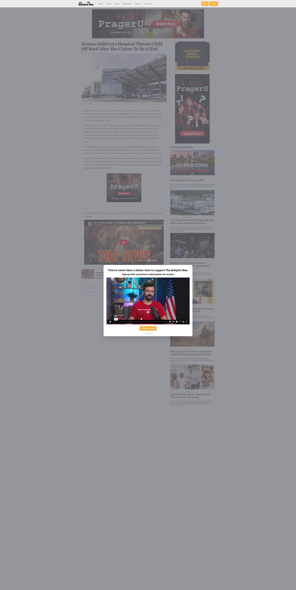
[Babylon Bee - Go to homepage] (86, 3)
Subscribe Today (148, 328)
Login (213, 4)
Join (205, 4)
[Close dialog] (189, 268)
